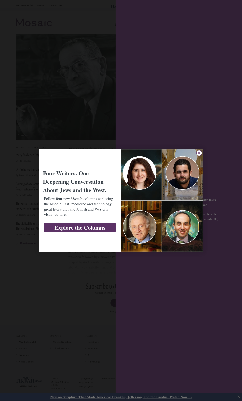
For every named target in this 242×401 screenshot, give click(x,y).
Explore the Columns (79, 227)
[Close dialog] (199, 153)
